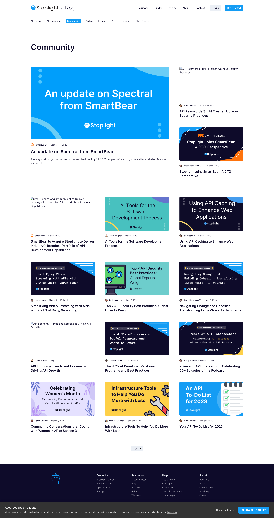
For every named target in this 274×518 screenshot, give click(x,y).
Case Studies (206, 487)
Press (114, 21)
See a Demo (168, 479)
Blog (70, 7)
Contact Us (168, 487)
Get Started (234, 7)
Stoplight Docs (138, 479)
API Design (36, 21)
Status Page (168, 495)
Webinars (136, 495)
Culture (89, 21)
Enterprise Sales (105, 483)
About (186, 7)
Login (216, 7)
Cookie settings (225, 510)
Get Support (168, 483)
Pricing (172, 7)
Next (135, 448)
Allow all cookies (254, 510)
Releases (126, 21)
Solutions (143, 7)
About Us (204, 479)
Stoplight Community (173, 491)
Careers (203, 495)
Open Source (103, 487)
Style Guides (142, 21)
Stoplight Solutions (106, 479)
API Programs (54, 21)
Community (73, 21)
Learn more (172, 512)
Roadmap (204, 491)
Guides (158, 7)
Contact (200, 7)
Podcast (102, 21)
